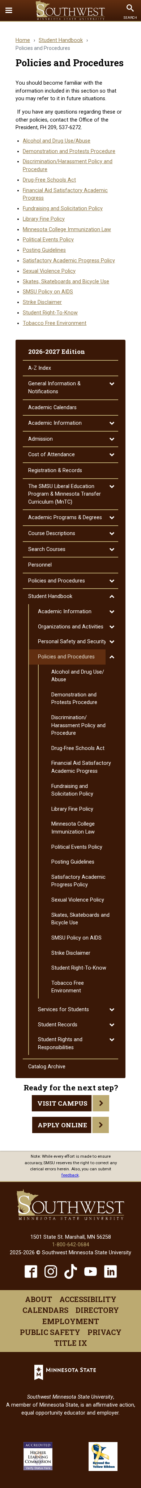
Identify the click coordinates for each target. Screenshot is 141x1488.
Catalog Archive (46, 1067)
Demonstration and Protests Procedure (69, 151)
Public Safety (50, 1332)
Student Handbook (61, 40)
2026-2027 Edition (56, 351)
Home (23, 40)
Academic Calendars (52, 407)
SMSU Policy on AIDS (48, 292)
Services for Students (63, 1009)
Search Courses (46, 549)
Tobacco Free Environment (54, 323)
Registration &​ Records (55, 470)
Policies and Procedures (56, 581)
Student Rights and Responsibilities (60, 1043)
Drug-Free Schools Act (49, 180)
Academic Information (55, 423)
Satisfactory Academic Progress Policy (69, 261)
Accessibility (87, 1299)
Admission (40, 439)
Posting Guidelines (44, 250)
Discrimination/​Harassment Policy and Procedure (78, 725)
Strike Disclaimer (42, 302)
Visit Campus (62, 1103)
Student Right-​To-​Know (78, 968)
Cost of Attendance (51, 455)
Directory (97, 1310)
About (38, 1299)
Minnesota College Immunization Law (67, 229)
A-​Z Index (39, 368)
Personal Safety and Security (72, 642)
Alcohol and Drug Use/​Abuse (77, 676)
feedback (70, 1175)
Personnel (40, 565)
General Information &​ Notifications (54, 388)
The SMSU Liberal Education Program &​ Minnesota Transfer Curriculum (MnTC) (64, 494)
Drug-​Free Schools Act (77, 748)
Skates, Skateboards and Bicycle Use (66, 282)
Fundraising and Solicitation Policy (63, 208)
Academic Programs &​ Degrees (65, 517)
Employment (70, 1321)
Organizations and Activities (70, 627)
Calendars (45, 1310)
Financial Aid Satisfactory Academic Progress (81, 767)
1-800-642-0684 (70, 1245)
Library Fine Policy (44, 219)
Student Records (57, 1025)
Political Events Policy (48, 240)
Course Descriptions (51, 533)
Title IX (70, 1343)
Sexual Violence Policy (49, 271)
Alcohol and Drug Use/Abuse (56, 141)
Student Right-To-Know (50, 313)
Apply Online (62, 1125)
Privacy (104, 1332)
